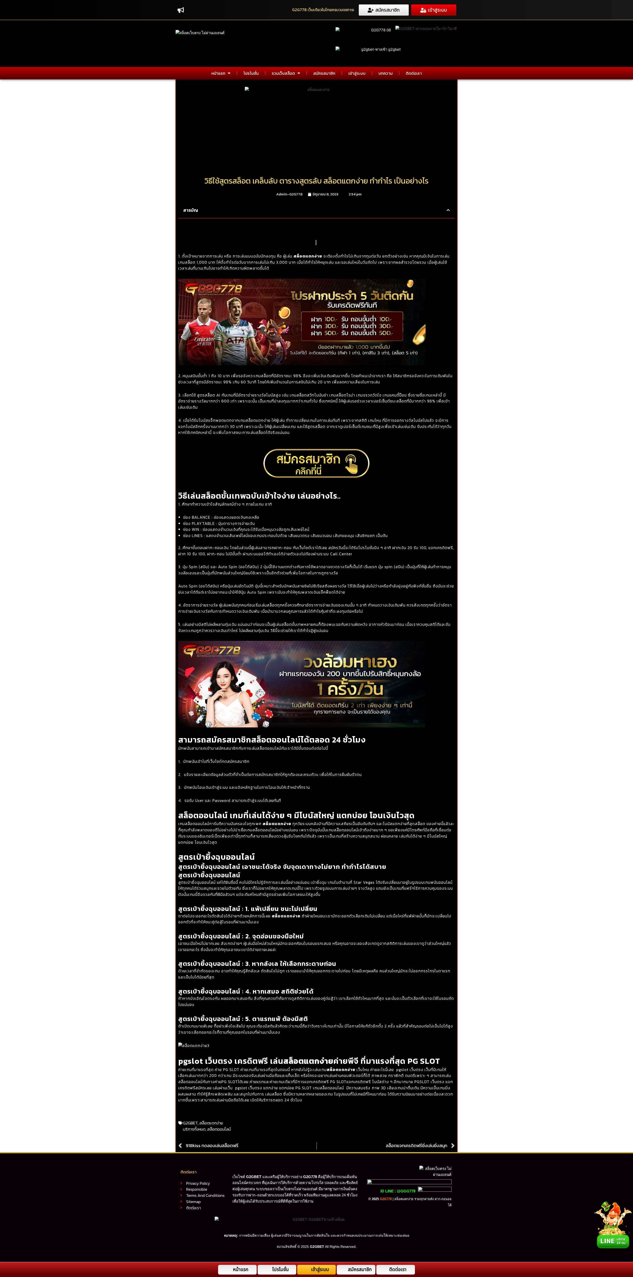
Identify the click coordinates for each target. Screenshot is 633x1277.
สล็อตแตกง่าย (308, 256)
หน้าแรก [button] (218, 73)
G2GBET (190, 1123)
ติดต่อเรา (414, 73)
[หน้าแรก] (228, 1270)
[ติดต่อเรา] (384, 1270)
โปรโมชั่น (251, 73)
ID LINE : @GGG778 (398, 1191)
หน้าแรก (240, 1269)
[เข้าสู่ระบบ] (306, 1270)
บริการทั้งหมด (194, 1129)
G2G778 (386, 1199)
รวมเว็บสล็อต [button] (283, 73)
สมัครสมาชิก (324, 73)
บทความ (386, 73)
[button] (448, 210)
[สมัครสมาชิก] (343, 1270)
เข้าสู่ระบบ (356, 73)
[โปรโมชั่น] (268, 1270)
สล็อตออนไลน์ (219, 1129)
